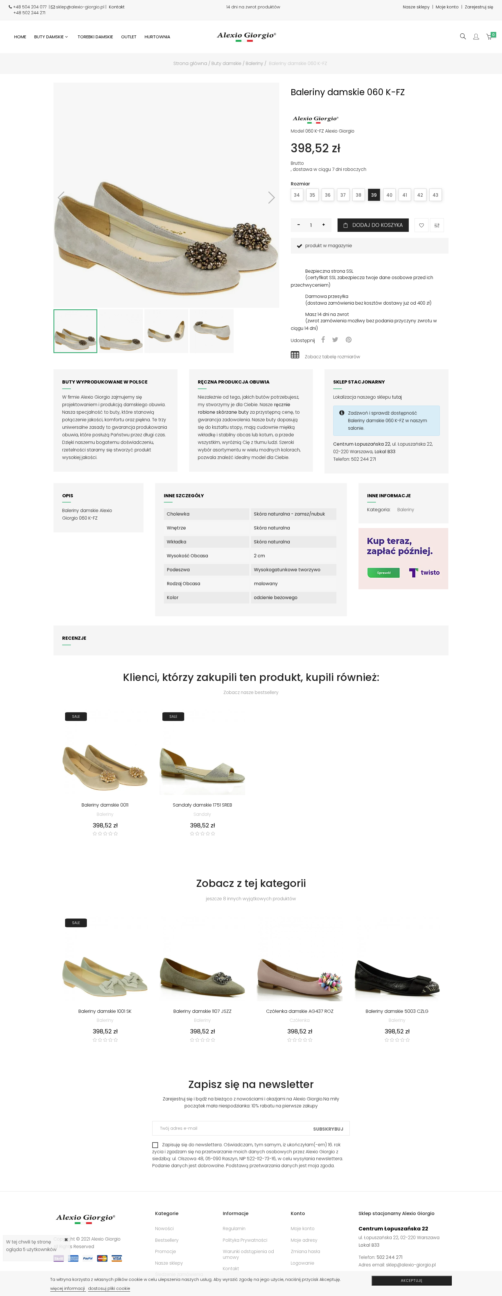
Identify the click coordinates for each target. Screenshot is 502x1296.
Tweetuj (335, 340)
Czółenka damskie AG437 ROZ (300, 1012)
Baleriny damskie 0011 (105, 805)
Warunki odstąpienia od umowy (248, 1254)
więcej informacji (68, 1288)
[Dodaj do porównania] (437, 225)
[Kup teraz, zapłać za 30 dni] (403, 558)
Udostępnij (323, 340)
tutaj (397, 397)
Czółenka (300, 1020)
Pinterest (349, 340)
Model (297, 131)
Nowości (164, 1228)
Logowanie (302, 1263)
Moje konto (447, 7)
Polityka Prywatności (245, 1240)
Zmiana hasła (305, 1251)
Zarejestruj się (479, 7)
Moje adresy (304, 1240)
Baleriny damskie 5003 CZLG (397, 1012)
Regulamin (234, 1228)
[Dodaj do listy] (422, 225)
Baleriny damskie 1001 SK (105, 1012)
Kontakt (117, 7)
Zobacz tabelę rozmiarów (332, 357)
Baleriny (405, 510)
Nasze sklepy (416, 7)
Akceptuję (411, 1280)
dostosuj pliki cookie (109, 1288)
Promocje (165, 1251)
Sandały (202, 814)
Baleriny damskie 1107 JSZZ (202, 1012)
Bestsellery (167, 1240)
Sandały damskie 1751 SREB (202, 805)
